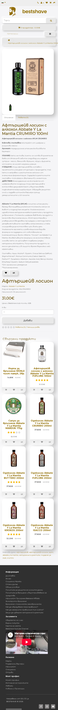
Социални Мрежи (13, 581)
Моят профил (12, 680)
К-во (4, 307)
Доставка (10, 576)
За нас (8, 578)
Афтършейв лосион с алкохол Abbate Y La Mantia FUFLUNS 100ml (42, 372)
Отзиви (9, 672)
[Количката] (50, 3)
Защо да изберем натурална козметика (24, 612)
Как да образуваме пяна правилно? (22, 607)
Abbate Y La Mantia (17, 286)
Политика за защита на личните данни (24, 590)
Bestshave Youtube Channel (17, 629)
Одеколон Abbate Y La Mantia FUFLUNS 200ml (42, 475)
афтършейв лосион (38, 552)
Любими (9, 686)
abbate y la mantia (10, 555)
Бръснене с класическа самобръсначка (23, 604)
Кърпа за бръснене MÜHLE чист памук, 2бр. (14, 371)
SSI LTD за (25, 699)
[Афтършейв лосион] (29, 73)
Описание (8, 117)
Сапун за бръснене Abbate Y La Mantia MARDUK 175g (14, 424)
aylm (51, 552)
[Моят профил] (42, 3)
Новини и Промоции (15, 688)
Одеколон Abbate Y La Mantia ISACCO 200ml (42, 527)
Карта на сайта (13, 626)
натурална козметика (29, 555)
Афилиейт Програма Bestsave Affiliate (23, 598)
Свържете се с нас (14, 620)
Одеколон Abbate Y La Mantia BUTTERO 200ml (14, 475)
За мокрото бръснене (16, 601)
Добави (27, 320)
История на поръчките (17, 683)
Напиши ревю (33, 327)
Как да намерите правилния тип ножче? (25, 610)
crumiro (10, 558)
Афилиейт (11, 667)
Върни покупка (12, 623)
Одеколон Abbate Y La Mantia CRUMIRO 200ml (42, 423)
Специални (11, 669)
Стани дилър (12, 584)
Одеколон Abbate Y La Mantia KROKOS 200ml (14, 527)
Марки (9, 661)
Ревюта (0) (23, 117)
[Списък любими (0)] (47, 3)
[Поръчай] (54, 3)
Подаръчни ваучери (15, 664)
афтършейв (22, 552)
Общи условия (12, 587)
